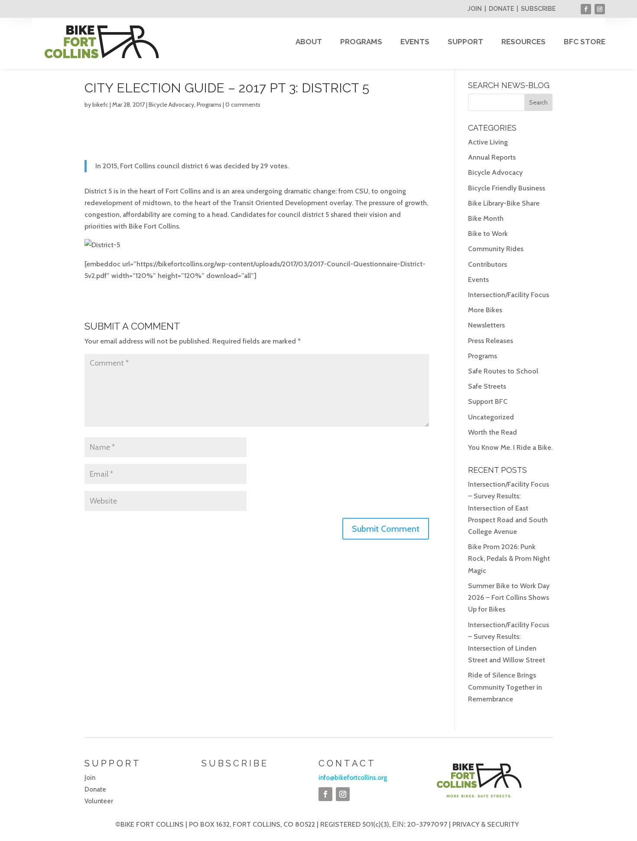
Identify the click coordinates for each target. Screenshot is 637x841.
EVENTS (414, 41)
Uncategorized (491, 417)
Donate (95, 789)
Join (89, 778)
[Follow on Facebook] (586, 9)
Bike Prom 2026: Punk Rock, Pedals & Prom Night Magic (509, 558)
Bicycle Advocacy (171, 104)
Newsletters (486, 325)
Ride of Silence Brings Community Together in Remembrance (505, 687)
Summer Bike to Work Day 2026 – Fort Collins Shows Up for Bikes (508, 597)
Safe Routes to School (503, 371)
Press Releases (490, 341)
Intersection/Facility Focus (508, 295)
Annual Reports (492, 157)
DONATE (501, 8)
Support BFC (487, 401)
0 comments (242, 104)
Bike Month (486, 218)
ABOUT (309, 41)
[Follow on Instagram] (600, 9)
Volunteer (98, 801)
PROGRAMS (361, 41)
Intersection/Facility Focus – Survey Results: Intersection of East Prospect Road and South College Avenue (508, 508)
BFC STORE (584, 41)
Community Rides (495, 249)
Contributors (487, 264)
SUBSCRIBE (538, 8)
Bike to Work (488, 233)
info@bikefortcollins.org (352, 778)
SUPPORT (465, 41)
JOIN (475, 8)
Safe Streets (487, 386)
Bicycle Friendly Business (506, 188)
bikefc (100, 104)
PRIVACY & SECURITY (485, 824)
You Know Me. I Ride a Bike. (510, 447)
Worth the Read (492, 432)
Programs (209, 104)
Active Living (488, 142)
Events (478, 279)
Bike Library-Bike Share (504, 203)
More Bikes (485, 310)
